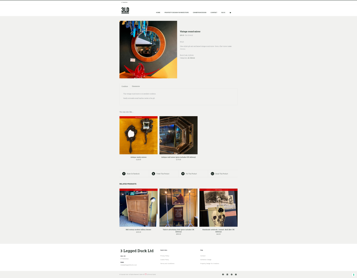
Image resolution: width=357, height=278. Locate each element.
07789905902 (124, 2)
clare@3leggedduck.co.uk (128, 265)
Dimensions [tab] (136, 86)
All (188, 58)
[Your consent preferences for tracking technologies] (354, 275)
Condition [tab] (125, 86)
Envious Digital (152, 274)
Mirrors (192, 58)
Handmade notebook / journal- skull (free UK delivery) (218, 230)
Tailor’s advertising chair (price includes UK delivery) (178, 230)
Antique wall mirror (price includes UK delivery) (178, 157)
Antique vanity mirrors (138, 157)
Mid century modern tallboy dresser (138, 229)
